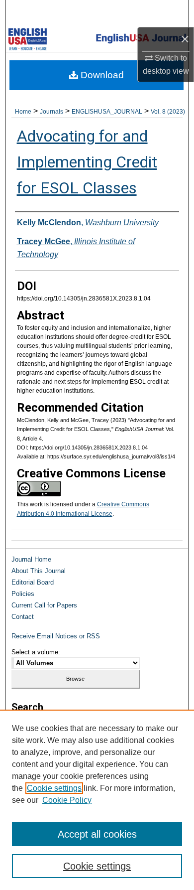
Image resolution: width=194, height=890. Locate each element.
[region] (97, 800)
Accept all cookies (97, 834)
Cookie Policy (67, 800)
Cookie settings (54, 788)
